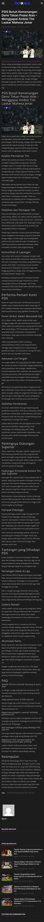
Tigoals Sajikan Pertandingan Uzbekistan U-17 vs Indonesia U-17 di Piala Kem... (27, 901)
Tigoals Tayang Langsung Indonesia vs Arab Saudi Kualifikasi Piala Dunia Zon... (28, 851)
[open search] (41, 3)
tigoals (4, 819)
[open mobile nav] (3, 3)
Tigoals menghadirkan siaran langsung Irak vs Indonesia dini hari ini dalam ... (28, 876)
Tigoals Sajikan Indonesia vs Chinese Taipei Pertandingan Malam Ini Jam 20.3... (27, 864)
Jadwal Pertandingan (9, 27)
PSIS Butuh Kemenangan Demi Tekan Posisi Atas (20, 793)
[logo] (22, 3)
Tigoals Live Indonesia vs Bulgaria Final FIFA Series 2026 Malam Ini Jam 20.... (27, 889)
